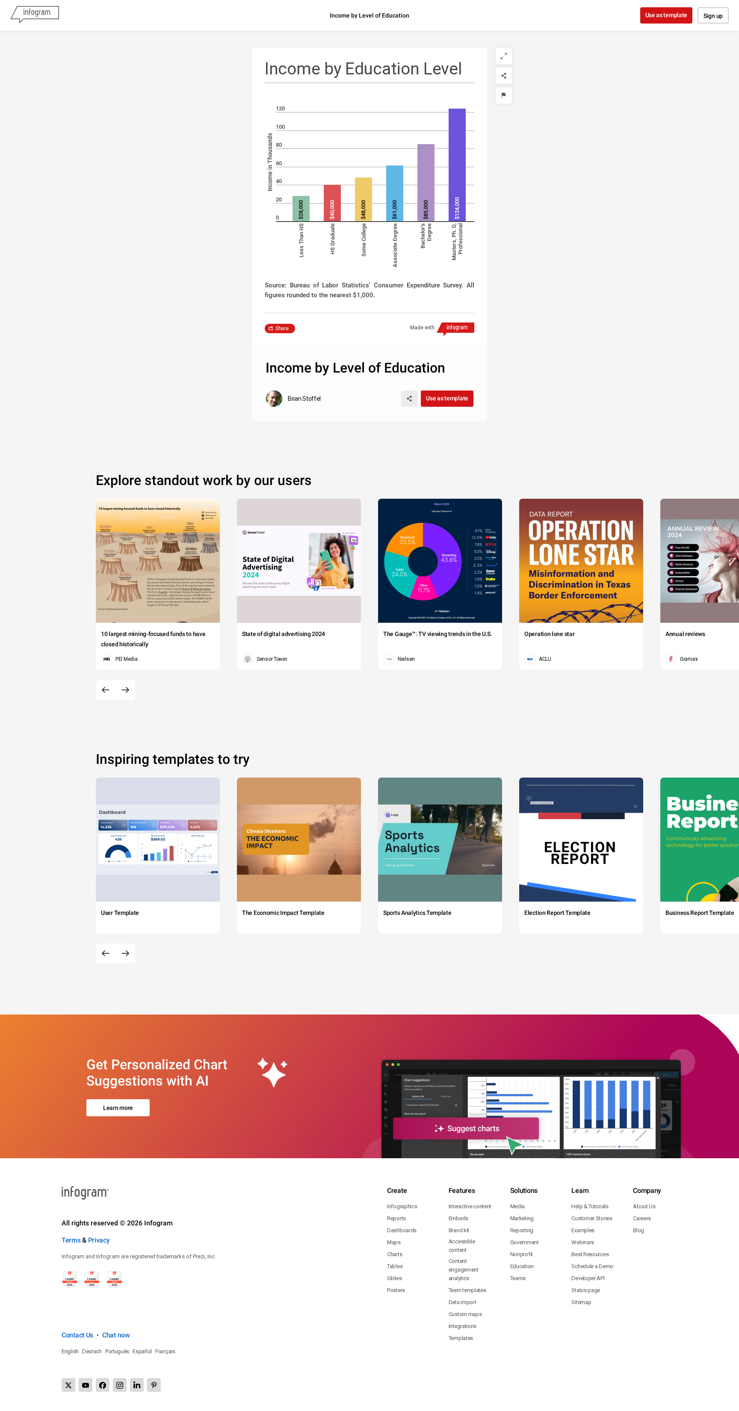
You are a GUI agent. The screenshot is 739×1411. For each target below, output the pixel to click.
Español (142, 1351)
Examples (582, 1230)
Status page (585, 1290)
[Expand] (504, 56)
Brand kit (459, 1230)
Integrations (462, 1326)
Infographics (402, 1206)
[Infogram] (34, 15)
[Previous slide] (106, 690)
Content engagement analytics (464, 1269)
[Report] (504, 95)
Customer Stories (591, 1218)
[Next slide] (125, 690)
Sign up (713, 15)
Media (517, 1206)
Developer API (587, 1278)
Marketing (522, 1218)
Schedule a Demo (592, 1266)
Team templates (467, 1290)
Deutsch (92, 1351)
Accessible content (462, 1245)
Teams (518, 1278)
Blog (638, 1230)
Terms (71, 1240)
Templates (461, 1338)
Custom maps (465, 1314)
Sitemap (581, 1302)
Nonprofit (521, 1254)
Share (282, 328)
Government (524, 1242)
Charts (394, 1254)
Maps (394, 1242)
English (70, 1351)
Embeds (458, 1218)
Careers (642, 1218)
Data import (462, 1302)
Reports (396, 1218)
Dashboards (402, 1230)
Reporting (521, 1230)
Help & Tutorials (589, 1206)
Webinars (582, 1242)
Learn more (118, 1107)
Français (165, 1351)
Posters (396, 1290)
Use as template (666, 15)
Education (522, 1266)
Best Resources (590, 1254)
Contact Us (77, 1335)
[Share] (504, 76)
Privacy (99, 1240)
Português (117, 1351)
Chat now (116, 1335)
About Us (644, 1206)
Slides (394, 1278)
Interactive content (470, 1206)
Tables (394, 1266)
